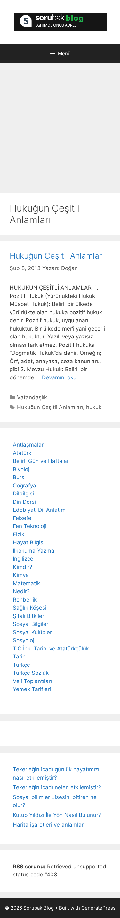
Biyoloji (22, 469)
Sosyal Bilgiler (30, 624)
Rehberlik (25, 599)
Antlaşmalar (28, 444)
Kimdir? (22, 567)
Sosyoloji (24, 640)
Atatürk (22, 453)
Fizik (18, 534)
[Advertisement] (60, 130)
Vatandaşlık (32, 397)
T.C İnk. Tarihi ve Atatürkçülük (51, 648)
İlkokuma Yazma (33, 551)
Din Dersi (24, 502)
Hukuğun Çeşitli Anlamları (57, 256)
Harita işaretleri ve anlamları (49, 824)
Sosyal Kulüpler (32, 632)
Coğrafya (24, 485)
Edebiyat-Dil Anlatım (39, 510)
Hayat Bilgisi (28, 542)
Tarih (19, 656)
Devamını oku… (61, 377)
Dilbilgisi (23, 493)
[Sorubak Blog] (60, 22)
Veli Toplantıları (32, 681)
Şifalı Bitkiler (28, 616)
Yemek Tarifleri (32, 689)
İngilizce (23, 559)
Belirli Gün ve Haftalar (41, 461)
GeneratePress (98, 908)
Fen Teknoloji (29, 526)
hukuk (93, 407)
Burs (18, 477)
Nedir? (21, 591)
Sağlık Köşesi (29, 607)
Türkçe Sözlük (31, 673)
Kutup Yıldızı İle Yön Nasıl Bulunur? (57, 815)
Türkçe (21, 665)
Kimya (21, 575)
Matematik (26, 583)
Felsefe (22, 518)
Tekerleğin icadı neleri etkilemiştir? (57, 787)
